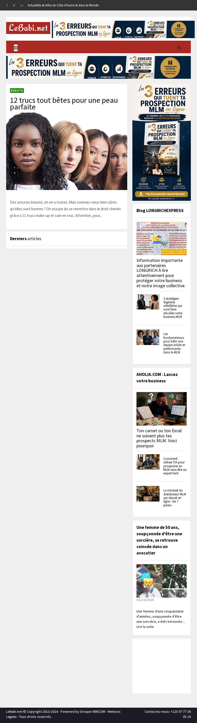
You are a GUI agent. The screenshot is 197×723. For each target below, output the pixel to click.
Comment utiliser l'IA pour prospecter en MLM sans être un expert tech (175, 466)
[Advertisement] (165, 665)
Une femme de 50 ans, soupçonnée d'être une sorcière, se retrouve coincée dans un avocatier (159, 540)
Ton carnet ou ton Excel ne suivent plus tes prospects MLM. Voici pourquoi (159, 438)
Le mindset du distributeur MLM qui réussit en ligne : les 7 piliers (174, 497)
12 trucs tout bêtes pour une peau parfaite (64, 103)
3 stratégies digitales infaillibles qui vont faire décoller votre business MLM (172, 307)
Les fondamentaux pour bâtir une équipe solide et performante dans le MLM (174, 343)
